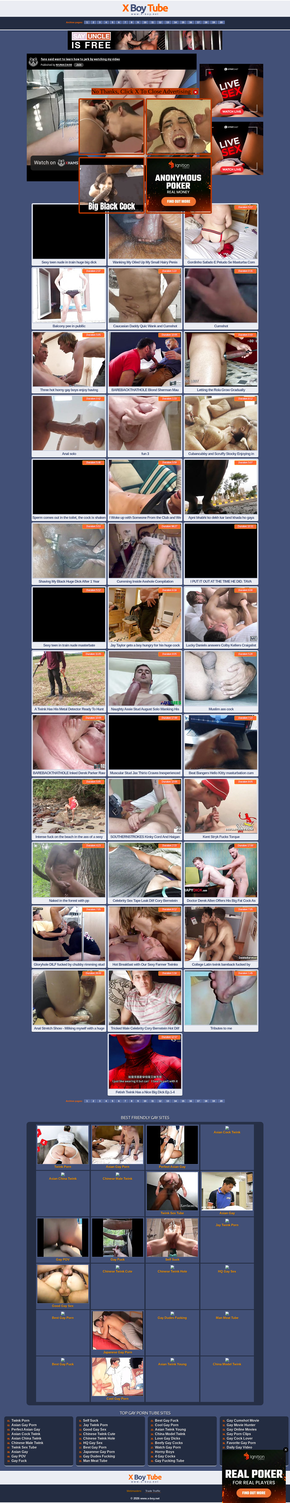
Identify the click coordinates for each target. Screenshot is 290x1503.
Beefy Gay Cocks (169, 1443)
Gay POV (18, 1456)
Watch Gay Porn (168, 1447)
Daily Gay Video (239, 1447)
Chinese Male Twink (27, 1443)
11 (152, 22)
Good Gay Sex (94, 1429)
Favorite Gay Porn (241, 1443)
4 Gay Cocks (165, 1456)
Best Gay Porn (95, 1447)
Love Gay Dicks (167, 1438)
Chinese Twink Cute (99, 1434)
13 (167, 22)
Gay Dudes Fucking (99, 1456)
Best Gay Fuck (167, 1420)
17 (198, 22)
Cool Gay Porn (167, 1425)
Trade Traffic (152, 1491)
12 (160, 22)
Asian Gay (19, 1452)
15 (183, 22)
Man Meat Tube (95, 1461)
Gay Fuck (19, 1461)
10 (145, 22)
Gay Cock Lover (240, 1438)
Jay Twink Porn (95, 1425)
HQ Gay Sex (93, 1443)
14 (175, 22)
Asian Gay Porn (24, 1425)
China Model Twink (170, 1434)
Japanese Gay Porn (99, 1452)
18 (206, 22)
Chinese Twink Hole (99, 1438)
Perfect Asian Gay (25, 1429)
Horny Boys (164, 1452)
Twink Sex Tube (24, 1447)
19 (213, 22)
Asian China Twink (26, 1438)
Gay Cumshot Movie (243, 1420)
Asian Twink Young (170, 1429)
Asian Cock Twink (25, 1434)
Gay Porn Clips (239, 1434)
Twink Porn (20, 1420)
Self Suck (90, 1420)
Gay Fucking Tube (169, 1461)
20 (221, 22)
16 (190, 22)
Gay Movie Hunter (241, 1425)
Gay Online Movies (242, 1429)
